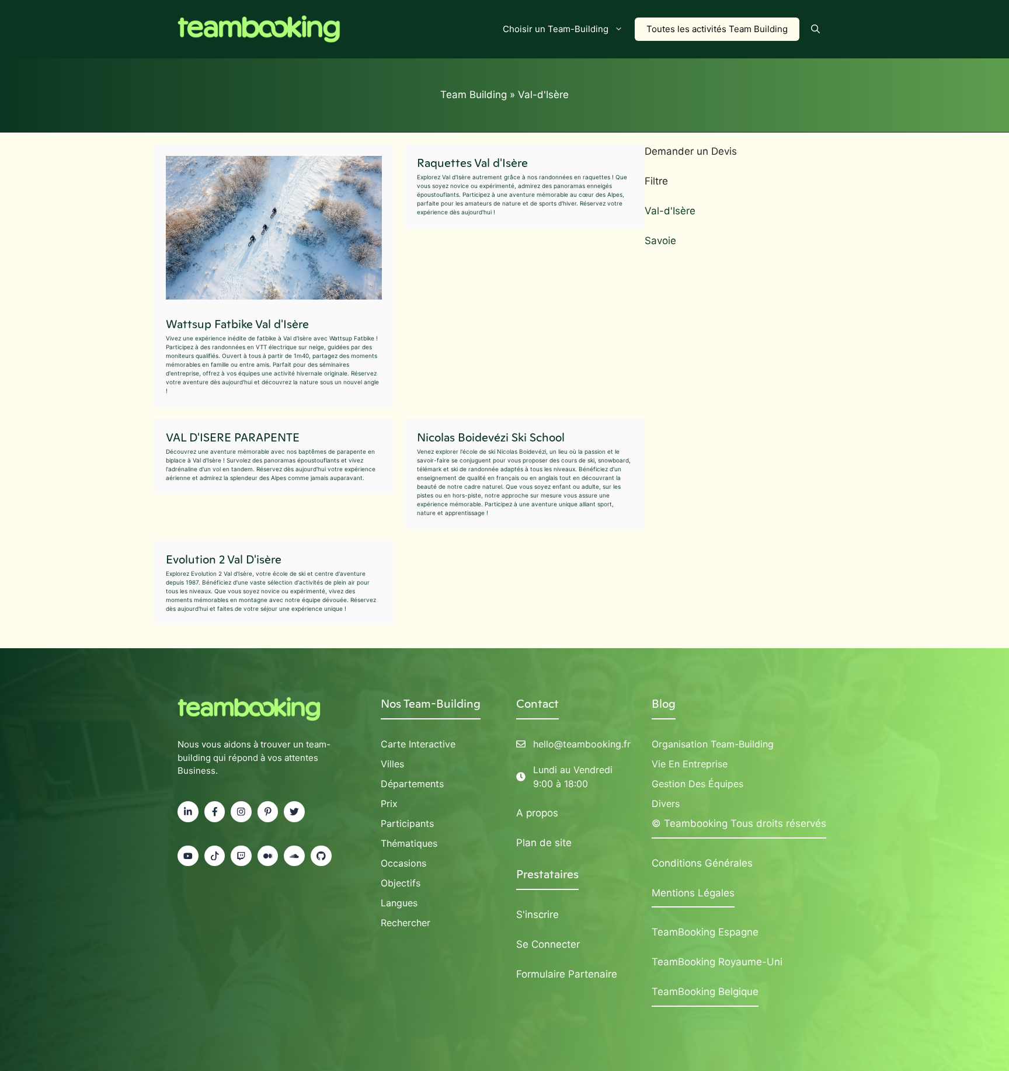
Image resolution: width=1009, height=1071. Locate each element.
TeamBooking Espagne (705, 932)
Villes (392, 764)
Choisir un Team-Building (555, 28)
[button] (815, 29)
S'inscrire (537, 914)
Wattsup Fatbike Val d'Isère (237, 324)
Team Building (473, 94)
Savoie (660, 240)
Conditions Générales (702, 863)
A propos (537, 813)
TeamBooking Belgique (705, 991)
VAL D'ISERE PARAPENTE (233, 437)
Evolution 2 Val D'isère (223, 559)
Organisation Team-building (713, 744)
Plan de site (544, 843)
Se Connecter (548, 944)
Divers (666, 803)
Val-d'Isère (670, 211)
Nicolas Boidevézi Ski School (491, 437)
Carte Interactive (418, 744)
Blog (664, 704)
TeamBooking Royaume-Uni (717, 962)
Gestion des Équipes (697, 784)
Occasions (403, 863)
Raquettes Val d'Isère (472, 163)
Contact (537, 704)
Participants (407, 823)
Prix (389, 803)
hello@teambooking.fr (582, 744)
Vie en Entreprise (690, 764)
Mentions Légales (693, 893)
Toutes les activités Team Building (717, 28)
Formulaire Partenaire (566, 974)
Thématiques (409, 843)
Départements (412, 784)
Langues (399, 903)
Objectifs (400, 883)
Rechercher (405, 923)
